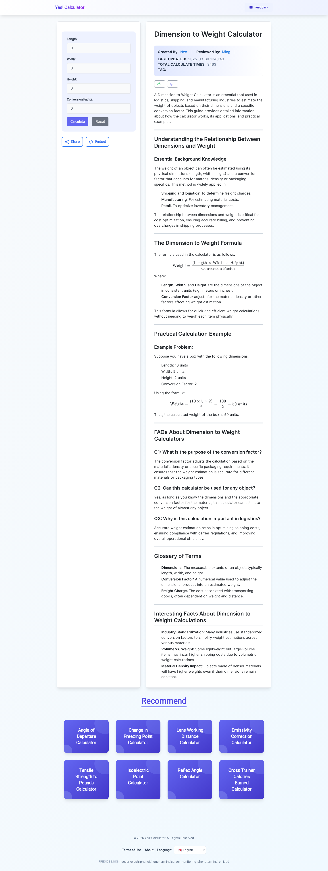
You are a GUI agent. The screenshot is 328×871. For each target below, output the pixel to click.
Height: (72, 79)
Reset (100, 121)
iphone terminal (160, 861)
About (149, 850)
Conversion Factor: (80, 99)
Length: (72, 39)
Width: (71, 59)
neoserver (127, 861)
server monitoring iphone (188, 861)
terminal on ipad (217, 861)
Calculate (78, 121)
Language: (164, 850)
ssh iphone (141, 861)
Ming (226, 52)
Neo (183, 52)
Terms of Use (131, 850)
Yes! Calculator (155, 838)
